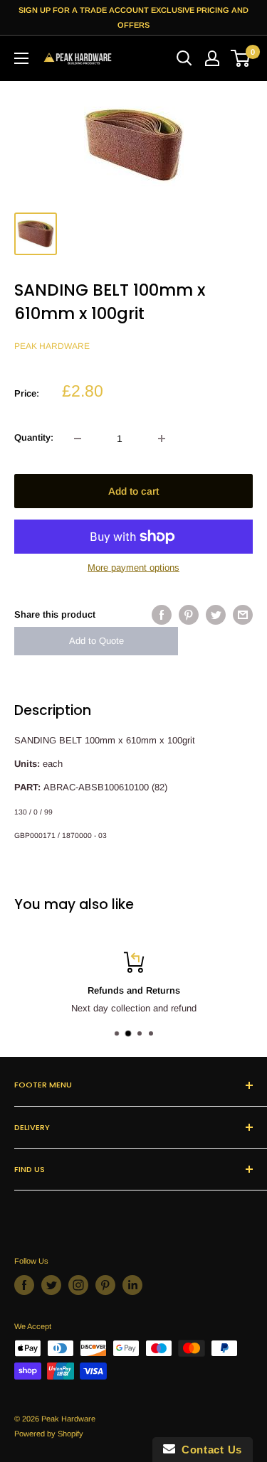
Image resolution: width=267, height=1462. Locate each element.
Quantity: (33, 437)
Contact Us (208, 1450)
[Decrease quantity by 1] (78, 438)
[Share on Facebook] (162, 615)
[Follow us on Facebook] (24, 1285)
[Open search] (184, 58)
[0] (241, 58)
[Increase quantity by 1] (162, 438)
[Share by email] (243, 615)
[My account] (212, 58)
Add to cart (133, 491)
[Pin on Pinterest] (189, 615)
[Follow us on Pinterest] (105, 1285)
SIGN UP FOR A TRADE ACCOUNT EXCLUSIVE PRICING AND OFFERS (133, 17)
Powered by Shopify (48, 1433)
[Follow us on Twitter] (51, 1285)
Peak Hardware (52, 346)
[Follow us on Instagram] (78, 1285)
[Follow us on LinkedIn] (132, 1285)
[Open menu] (21, 58)
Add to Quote (96, 640)
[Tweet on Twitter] (216, 615)
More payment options (133, 567)
